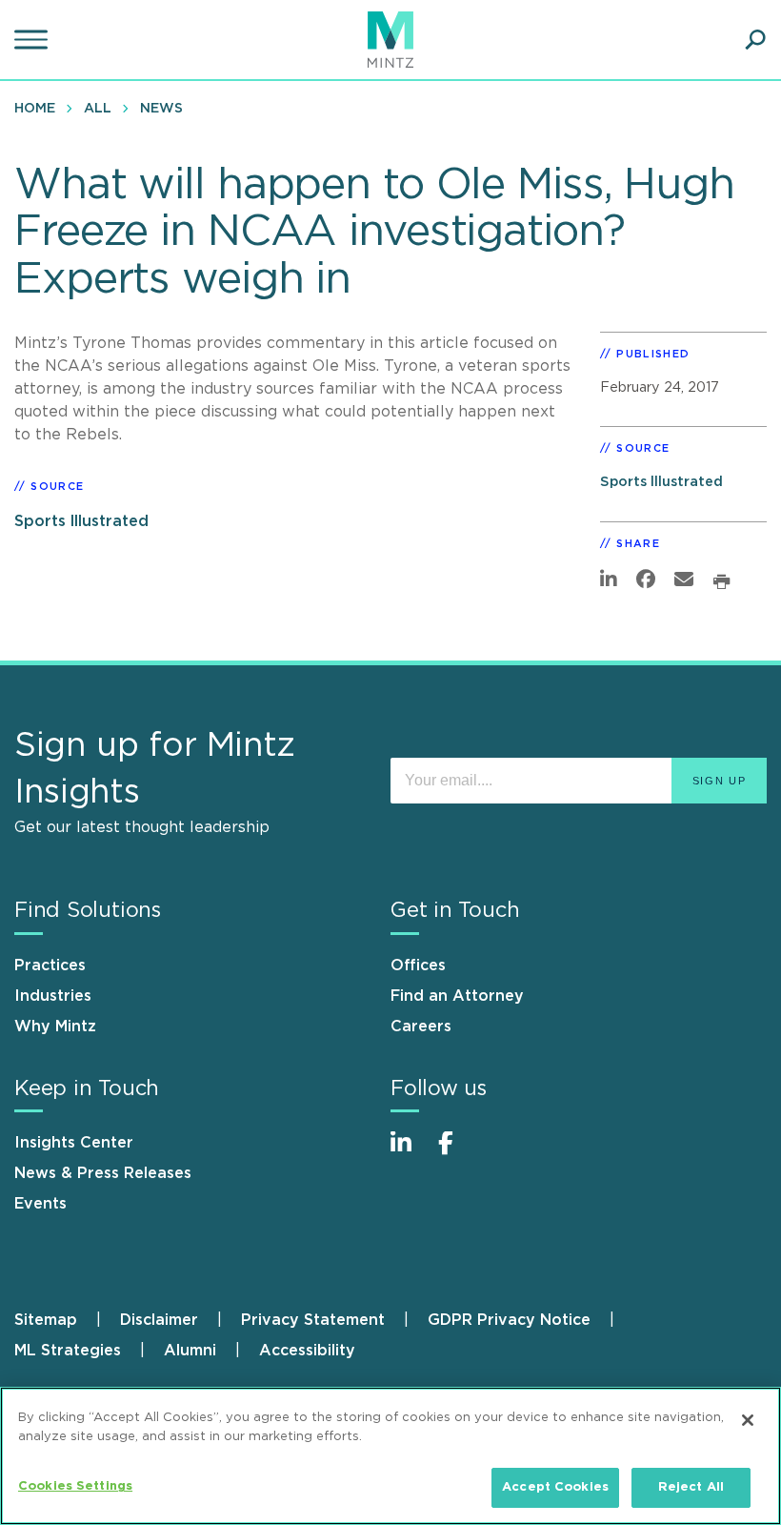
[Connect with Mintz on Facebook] (457, 1152)
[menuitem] (39, 107)
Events (40, 1203)
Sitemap (45, 1320)
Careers (420, 1026)
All (97, 108)
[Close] (748, 1420)
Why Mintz (55, 1026)
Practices (50, 965)
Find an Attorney (457, 996)
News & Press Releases (102, 1173)
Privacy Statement (313, 1320)
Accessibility (307, 1350)
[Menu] (33, 40)
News (161, 108)
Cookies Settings (75, 1486)
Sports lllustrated (81, 521)
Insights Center (73, 1142)
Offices (418, 965)
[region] (390, 1456)
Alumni (190, 1350)
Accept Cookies (555, 1487)
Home (34, 108)
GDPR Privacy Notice (509, 1320)
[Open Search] (755, 40)
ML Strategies (67, 1350)
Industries (52, 996)
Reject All (691, 1487)
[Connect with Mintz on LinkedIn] (409, 1152)
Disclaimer (159, 1320)
